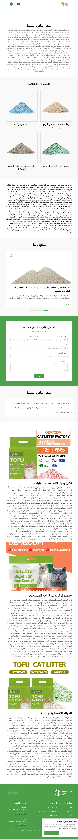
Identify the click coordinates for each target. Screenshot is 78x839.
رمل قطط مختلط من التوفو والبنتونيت (56, 126)
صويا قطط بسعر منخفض (60, 408)
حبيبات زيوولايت (21, 124)
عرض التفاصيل (56, 106)
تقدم (39, 376)
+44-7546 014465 (15, 821)
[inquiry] (75, 411)
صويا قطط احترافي (62, 412)
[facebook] (13, 792)
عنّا (71, 808)
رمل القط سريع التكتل (22, 403)
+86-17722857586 (15, 809)
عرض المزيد (66, 304)
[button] (46, 310)
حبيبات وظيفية (53, 815)
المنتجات (69, 811)
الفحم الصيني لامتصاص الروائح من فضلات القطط (29, 408)
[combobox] (34, 339)
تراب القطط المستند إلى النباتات (48, 811)
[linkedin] (9, 792)
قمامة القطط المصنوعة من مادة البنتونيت (45, 808)
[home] (63, 792)
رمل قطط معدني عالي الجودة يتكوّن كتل (22, 168)
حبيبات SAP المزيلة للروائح (56, 166)
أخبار (70, 815)
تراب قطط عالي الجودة (60, 403)
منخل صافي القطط (41, 403)
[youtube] (16, 792)
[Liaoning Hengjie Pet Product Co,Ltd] (66, 4)
